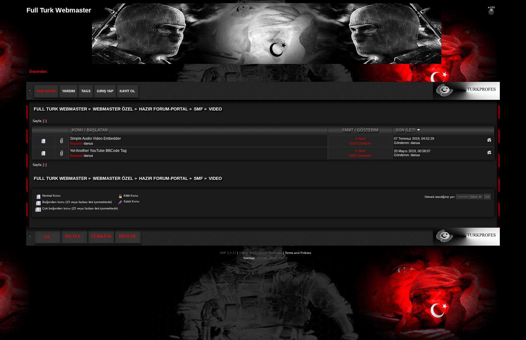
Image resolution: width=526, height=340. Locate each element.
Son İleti (406, 130)
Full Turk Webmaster (58, 10)
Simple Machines (270, 252)
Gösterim (367, 130)
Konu (77, 130)
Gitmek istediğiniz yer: (440, 196)
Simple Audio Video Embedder (95, 138)
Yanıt (347, 130)
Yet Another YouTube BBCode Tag (98, 151)
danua (88, 143)
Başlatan (97, 130)
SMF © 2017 (248, 252)
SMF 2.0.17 (228, 252)
